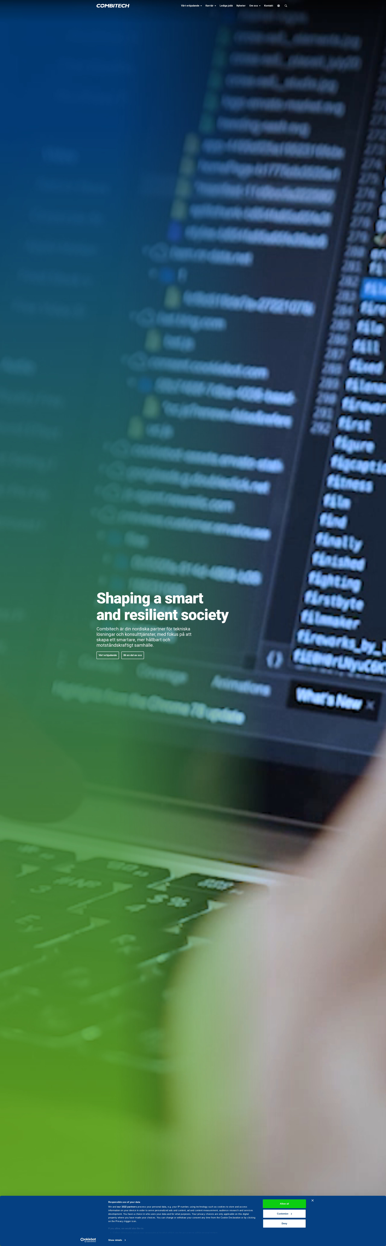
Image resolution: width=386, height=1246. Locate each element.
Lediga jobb (226, 5)
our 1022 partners (127, 1206)
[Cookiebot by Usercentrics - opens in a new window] (88, 1240)
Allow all (284, 1203)
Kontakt (268, 5)
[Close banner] (313, 1200)
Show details (115, 1240)
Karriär (211, 6)
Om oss (255, 6)
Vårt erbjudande (192, 6)
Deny (284, 1223)
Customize (282, 1213)
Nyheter (241, 5)
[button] (107, 655)
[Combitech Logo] (112, 6)
